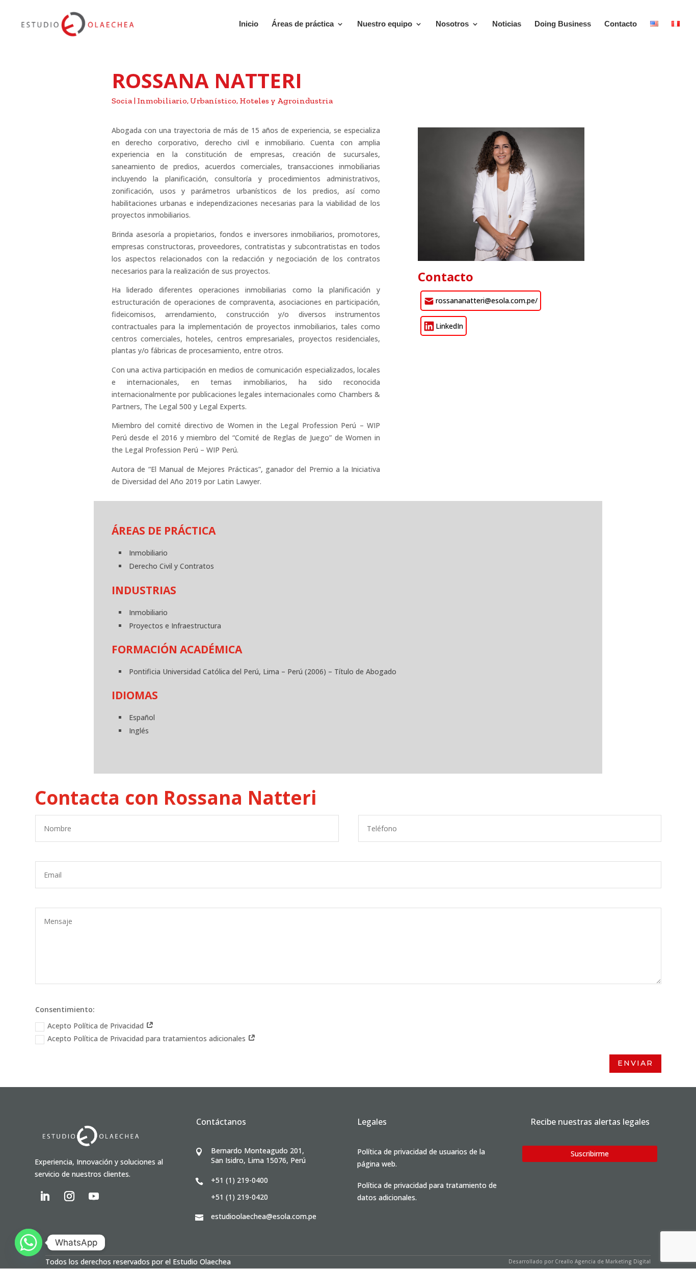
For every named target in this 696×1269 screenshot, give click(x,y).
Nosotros (452, 24)
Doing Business (562, 24)
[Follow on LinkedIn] (45, 1196)
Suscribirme (590, 1153)
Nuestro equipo (384, 24)
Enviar (635, 1063)
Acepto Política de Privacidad (96, 1025)
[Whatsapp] (28, 1242)
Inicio (248, 24)
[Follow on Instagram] (69, 1196)
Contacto (620, 24)
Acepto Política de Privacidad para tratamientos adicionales (147, 1038)
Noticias (506, 24)
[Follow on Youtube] (94, 1196)
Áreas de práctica (303, 24)
